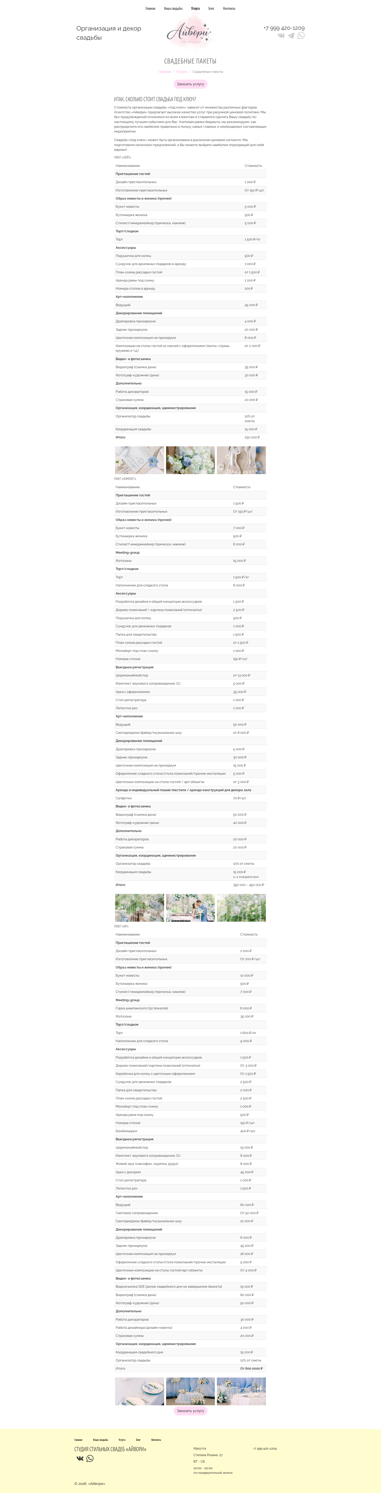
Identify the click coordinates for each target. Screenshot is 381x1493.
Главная (150, 9)
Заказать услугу (190, 84)
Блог (212, 9)
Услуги (181, 72)
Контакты (229, 9)
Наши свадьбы (173, 9)
